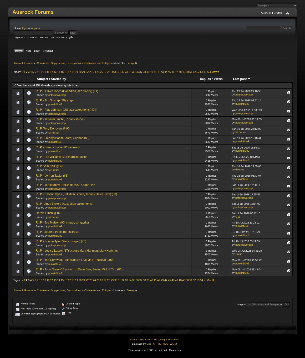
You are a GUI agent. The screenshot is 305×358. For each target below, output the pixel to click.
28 (108, 71)
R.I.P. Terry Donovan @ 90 (53, 128)
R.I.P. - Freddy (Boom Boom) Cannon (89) (62, 138)
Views (218, 79)
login (24, 28)
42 (158, 71)
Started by (58, 79)
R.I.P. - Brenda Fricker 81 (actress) (58, 147)
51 (190, 71)
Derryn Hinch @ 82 (48, 213)
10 (44, 71)
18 (72, 71)
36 (137, 71)
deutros (239, 169)
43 (162, 71)
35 (133, 71)
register (35, 28)
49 (183, 71)
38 (144, 71)
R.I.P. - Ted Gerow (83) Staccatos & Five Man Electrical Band (74, 260)
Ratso (238, 254)
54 (201, 71)
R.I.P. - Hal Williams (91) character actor (61, 157)
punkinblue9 (55, 104)
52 (194, 71)
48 (180, 71)
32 (123, 71)
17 (69, 71)
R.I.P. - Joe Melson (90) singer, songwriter (62, 222)
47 (176, 71)
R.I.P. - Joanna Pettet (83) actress (57, 232)
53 (198, 71)
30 (115, 71)
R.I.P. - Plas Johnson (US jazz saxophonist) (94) (66, 109)
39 (148, 71)
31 (119, 71)
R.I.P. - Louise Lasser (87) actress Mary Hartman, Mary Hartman (77, 250)
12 (51, 71)
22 (87, 71)
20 (80, 71)
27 (105, 71)
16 (65, 71)
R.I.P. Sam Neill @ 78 (49, 166)
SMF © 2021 (152, 339)
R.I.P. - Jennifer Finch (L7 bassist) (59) (60, 119)
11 (48, 71)
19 (76, 71)
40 (151, 71)
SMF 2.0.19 (136, 339)
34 (130, 71)
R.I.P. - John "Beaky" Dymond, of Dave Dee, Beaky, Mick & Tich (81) (79, 269)
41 (155, 71)
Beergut (131, 63)
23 (90, 71)
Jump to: (241, 304)
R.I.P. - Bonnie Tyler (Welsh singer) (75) (61, 241)
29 (112, 71)
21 (83, 71)
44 (165, 71)
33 (126, 71)
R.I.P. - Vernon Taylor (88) (52, 175)
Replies (205, 79)
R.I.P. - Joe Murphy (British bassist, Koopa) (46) (66, 185)
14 (58, 71)
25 (98, 71)
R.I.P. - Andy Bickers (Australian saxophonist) (64, 203)
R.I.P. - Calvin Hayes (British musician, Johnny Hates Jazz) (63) (76, 194)
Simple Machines (169, 339)
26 (101, 71)
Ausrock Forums (33, 12)
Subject (42, 79)
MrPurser (53, 132)
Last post (240, 79)
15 (62, 71)
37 (140, 71)
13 (55, 71)
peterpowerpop (57, 95)
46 (173, 71)
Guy (237, 216)
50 (187, 71)
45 (169, 71)
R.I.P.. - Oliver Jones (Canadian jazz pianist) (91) (67, 91)
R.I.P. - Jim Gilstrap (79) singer (55, 100)
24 (94, 71)
